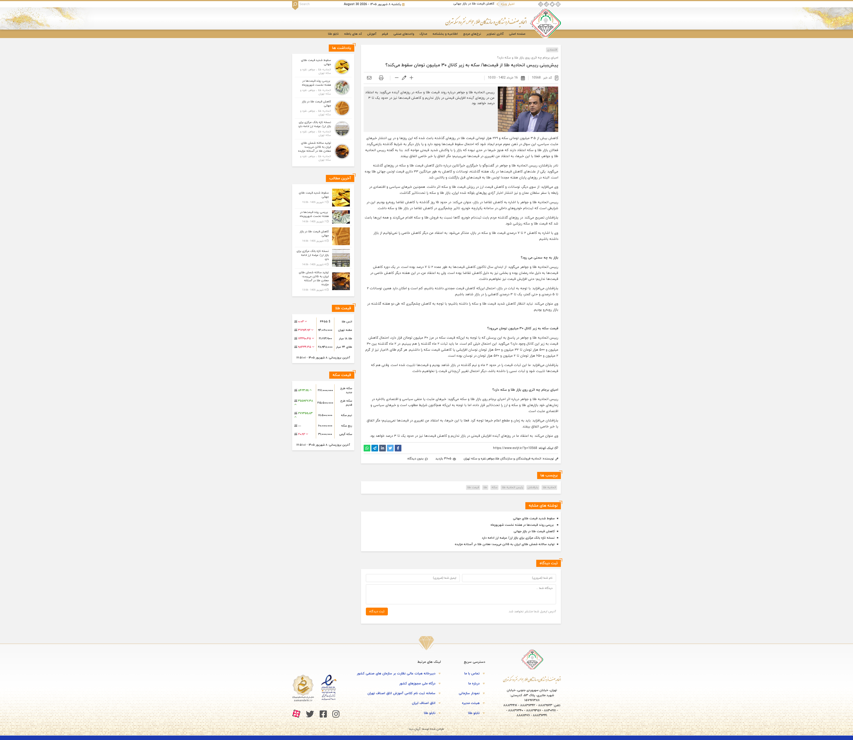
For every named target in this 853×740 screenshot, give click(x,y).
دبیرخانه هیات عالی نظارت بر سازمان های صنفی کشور (396, 673)
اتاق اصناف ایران (423, 703)
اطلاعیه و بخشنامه (445, 34)
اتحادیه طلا (549, 487)
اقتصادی (552, 50)
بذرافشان (533, 487)
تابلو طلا (333, 34)
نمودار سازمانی (469, 693)
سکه (494, 487)
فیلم (385, 34)
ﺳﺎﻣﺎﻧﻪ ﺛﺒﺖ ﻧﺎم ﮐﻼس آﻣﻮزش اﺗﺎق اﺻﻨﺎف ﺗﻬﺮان (401, 693)
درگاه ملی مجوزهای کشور (417, 683)
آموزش (372, 34)
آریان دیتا (415, 729)
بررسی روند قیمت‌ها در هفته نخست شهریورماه (522, 525)
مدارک (423, 34)
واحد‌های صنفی (403, 34)
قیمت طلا (473, 487)
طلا (485, 487)
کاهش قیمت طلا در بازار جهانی (473, 4)
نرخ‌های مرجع (472, 34)
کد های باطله (353, 34)
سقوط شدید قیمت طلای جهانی (534, 518)
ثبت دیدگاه (377, 611)
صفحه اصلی (517, 34)
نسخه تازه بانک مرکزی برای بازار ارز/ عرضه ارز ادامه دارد (518, 538)
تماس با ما (472, 673)
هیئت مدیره (471, 703)
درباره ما (474, 683)
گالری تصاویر (495, 34)
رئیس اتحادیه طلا (512, 487)
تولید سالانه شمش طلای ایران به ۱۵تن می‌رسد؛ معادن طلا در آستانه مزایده (505, 544)
